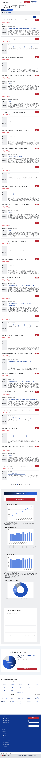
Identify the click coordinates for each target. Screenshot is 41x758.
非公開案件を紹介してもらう (27, 668)
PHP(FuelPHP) (27, 28)
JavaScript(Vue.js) (35, 46)
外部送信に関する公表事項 (32, 755)
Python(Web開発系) (28, 361)
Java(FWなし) (11, 28)
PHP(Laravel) (16, 28)
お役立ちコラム (4, 731)
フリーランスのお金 (6, 744)
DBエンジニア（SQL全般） (18, 156)
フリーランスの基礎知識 (6, 740)
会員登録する (33, 717)
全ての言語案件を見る (19, 692)
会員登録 (27, 2)
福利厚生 (3, 729)
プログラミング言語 (6, 742)
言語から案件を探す (6, 718)
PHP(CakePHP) (21, 28)
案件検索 (3, 716)
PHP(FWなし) (22, 46)
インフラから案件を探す (6, 720)
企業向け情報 (5, 746)
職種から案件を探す (6, 722)
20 (25, 484)
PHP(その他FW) (33, 28)
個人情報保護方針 (24, 755)
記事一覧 (4, 733)
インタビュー (5, 737)
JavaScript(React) (28, 46)
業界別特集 (4, 735)
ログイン (21, 2)
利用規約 (19, 755)
